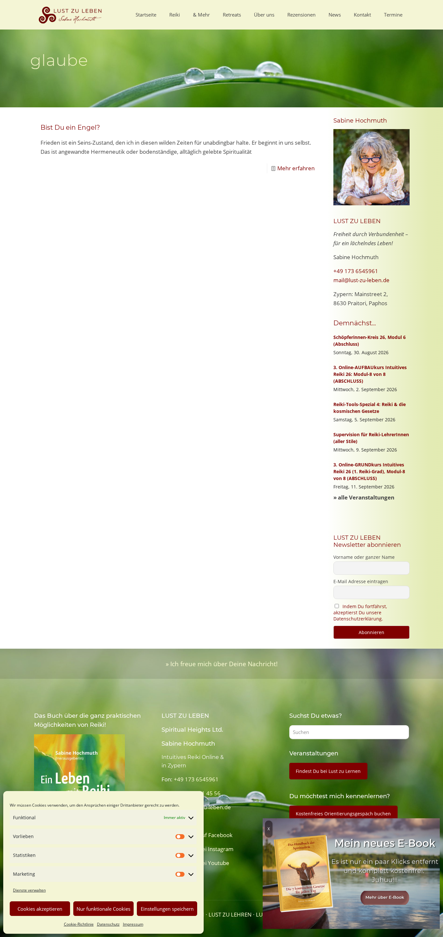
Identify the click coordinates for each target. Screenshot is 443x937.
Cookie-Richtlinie (79, 924)
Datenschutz (108, 924)
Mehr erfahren (296, 168)
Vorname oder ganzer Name (364, 557)
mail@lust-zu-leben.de (361, 280)
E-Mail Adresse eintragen (360, 581)
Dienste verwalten (29, 890)
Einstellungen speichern (167, 909)
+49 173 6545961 (355, 271)
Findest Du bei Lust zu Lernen (328, 771)
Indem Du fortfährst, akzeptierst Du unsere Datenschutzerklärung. (360, 612)
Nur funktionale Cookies (103, 909)
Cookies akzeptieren (40, 909)
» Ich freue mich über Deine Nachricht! (222, 664)
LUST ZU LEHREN (230, 914)
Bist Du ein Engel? (70, 127)
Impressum (133, 924)
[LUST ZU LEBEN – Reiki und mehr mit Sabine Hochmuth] (71, 14)
